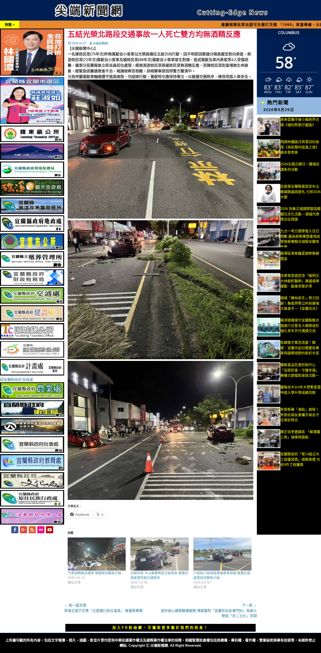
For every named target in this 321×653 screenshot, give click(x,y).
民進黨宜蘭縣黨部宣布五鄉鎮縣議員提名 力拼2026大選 (300, 191)
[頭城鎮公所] (32, 338)
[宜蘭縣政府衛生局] (32, 415)
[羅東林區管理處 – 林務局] (32, 433)
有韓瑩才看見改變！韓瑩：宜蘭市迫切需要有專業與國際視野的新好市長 (299, 347)
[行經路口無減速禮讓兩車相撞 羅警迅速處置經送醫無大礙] (222, 554)
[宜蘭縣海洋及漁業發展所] (32, 213)
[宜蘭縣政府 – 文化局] (32, 487)
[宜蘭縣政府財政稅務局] (32, 284)
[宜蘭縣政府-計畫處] (32, 374)
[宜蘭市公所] (32, 249)
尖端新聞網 (100, 43)
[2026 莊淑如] (32, 123)
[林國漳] (32, 74)
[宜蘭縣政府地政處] (32, 230)
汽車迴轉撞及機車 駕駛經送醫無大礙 (94, 573)
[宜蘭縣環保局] (32, 177)
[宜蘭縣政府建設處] (32, 320)
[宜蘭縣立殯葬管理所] (32, 266)
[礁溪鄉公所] (32, 195)
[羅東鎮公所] (32, 141)
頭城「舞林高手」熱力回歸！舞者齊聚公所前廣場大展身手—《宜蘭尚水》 (299, 303)
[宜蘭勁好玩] (32, 159)
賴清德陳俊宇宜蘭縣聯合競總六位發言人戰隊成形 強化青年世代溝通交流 (299, 325)
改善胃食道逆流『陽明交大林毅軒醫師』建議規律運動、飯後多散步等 (299, 281)
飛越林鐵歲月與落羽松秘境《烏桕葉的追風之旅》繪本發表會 (299, 147)
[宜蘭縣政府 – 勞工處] (32, 523)
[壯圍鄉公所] (32, 356)
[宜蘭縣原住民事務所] (32, 505)
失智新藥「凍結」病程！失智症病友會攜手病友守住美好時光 (299, 414)
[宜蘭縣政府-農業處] (32, 397)
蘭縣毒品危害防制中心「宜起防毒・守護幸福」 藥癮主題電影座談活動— (299, 370)
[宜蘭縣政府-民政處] (16, 380)
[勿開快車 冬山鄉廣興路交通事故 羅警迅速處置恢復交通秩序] (159, 554)
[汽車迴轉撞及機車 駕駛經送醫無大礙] (97, 554)
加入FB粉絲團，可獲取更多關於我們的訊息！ (160, 628)
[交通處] (32, 302)
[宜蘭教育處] (32, 469)
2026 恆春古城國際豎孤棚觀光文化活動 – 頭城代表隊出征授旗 (300, 214)
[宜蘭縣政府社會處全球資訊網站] (32, 451)
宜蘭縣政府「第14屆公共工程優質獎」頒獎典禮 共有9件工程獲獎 (300, 459)
